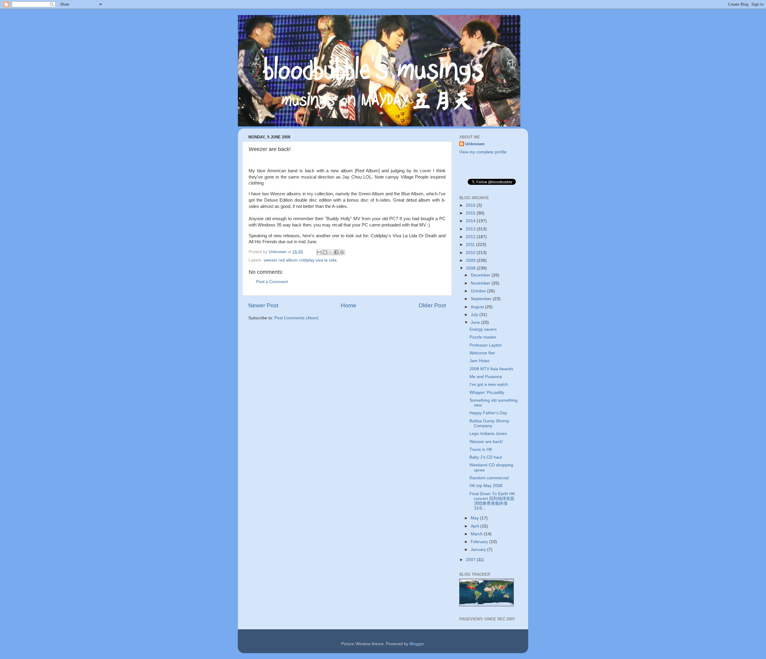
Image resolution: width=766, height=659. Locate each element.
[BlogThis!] (325, 252)
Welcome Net (482, 353)
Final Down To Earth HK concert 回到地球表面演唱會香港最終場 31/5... (492, 501)
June (476, 322)
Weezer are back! (486, 441)
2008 (471, 268)
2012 (471, 237)
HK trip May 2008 (485, 485)
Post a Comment (272, 281)
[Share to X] (331, 252)
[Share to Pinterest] (342, 252)
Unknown (475, 144)
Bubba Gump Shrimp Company (489, 423)
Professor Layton (485, 345)
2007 (471, 559)
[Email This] (319, 252)
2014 (471, 221)
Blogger (417, 644)
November (481, 283)
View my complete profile (483, 152)
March (477, 534)
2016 (471, 205)
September (482, 299)
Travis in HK (480, 449)
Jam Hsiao (479, 361)
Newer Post (263, 305)
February (480, 541)
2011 (471, 244)
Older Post (432, 305)
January (479, 549)
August (478, 307)
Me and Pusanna (485, 376)
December (481, 275)
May (475, 518)
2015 (471, 213)
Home (348, 305)
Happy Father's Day (488, 413)
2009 (471, 260)
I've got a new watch (488, 384)
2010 (471, 252)
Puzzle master (482, 337)
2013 (471, 229)
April (475, 526)
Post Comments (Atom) (296, 318)
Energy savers (483, 329)
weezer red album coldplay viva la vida (300, 260)
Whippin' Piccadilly (486, 392)
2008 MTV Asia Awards (491, 369)
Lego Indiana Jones (488, 433)
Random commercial (489, 478)
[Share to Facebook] (336, 252)
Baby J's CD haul (485, 457)
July (475, 314)
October (479, 291)
